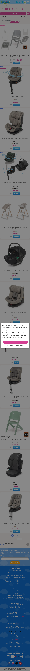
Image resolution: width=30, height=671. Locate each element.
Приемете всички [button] (15, 342)
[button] (15, 345)
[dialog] (15, 335)
